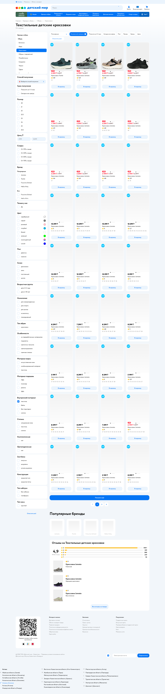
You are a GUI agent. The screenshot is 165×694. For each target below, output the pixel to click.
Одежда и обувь (28, 21)
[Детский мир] (32, 7)
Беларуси (40, 656)
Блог (117, 629)
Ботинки (22, 43)
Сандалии (22, 62)
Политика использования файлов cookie (61, 629)
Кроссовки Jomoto (73, 564)
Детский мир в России (22, 656)
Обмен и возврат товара (56, 622)
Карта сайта (52, 634)
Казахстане (32, 656)
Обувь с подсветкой (26, 54)
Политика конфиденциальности (58, 627)
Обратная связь (53, 632)
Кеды (20, 46)
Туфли (21, 69)
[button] (144, 14)
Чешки (21, 66)
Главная (18, 21)
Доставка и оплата (54, 620)
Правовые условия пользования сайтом (53, 654)
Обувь (39, 21)
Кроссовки (49, 21)
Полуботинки (23, 58)
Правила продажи (54, 625)
